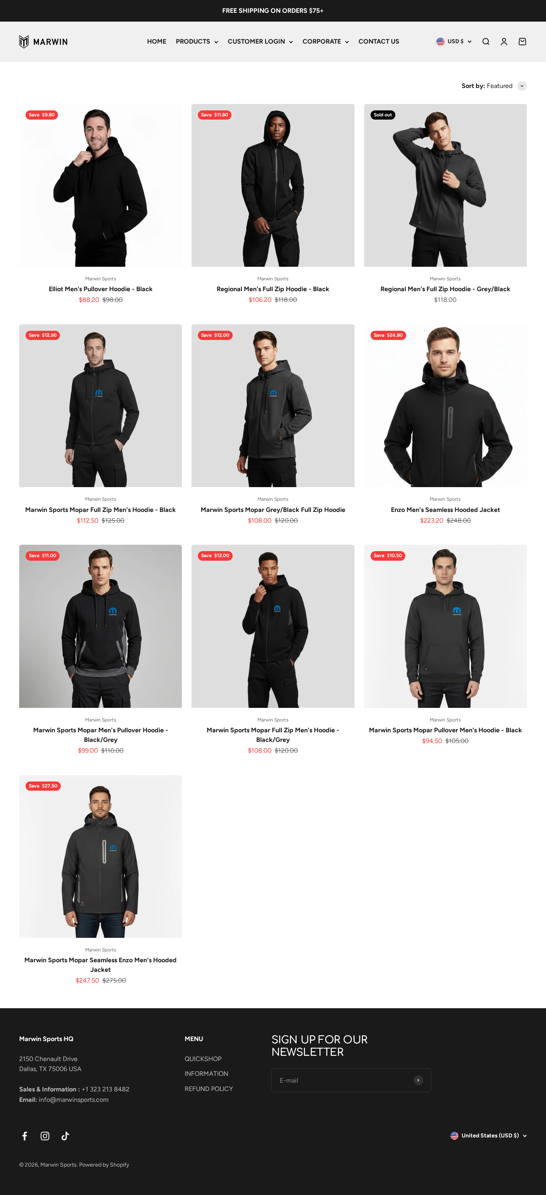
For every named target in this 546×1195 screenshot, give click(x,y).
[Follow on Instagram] (45, 1136)
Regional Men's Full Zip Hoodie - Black (273, 289)
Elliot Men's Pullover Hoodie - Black (101, 289)
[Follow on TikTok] (65, 1136)
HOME (156, 41)
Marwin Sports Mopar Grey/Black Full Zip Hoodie (273, 510)
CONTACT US (379, 41)
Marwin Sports (100, 279)
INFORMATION (206, 1073)
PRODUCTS (193, 41)
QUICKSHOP (203, 1059)
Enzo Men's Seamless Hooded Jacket (445, 510)
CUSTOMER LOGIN (256, 41)
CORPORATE (322, 41)
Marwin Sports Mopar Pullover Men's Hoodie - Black (445, 730)
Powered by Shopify (104, 1164)
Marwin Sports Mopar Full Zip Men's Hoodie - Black (100, 510)
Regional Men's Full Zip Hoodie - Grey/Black (445, 289)
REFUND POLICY (209, 1089)
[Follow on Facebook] (24, 1136)
